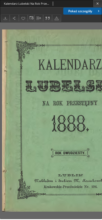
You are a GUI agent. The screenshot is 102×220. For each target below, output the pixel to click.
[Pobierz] (5, 18)
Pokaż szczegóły (80, 11)
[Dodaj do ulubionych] (23, 18)
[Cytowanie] (47, 18)
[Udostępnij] (14, 18)
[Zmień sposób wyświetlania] (31, 18)
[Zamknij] (97, 3)
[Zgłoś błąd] (56, 18)
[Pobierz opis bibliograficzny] (38, 18)
